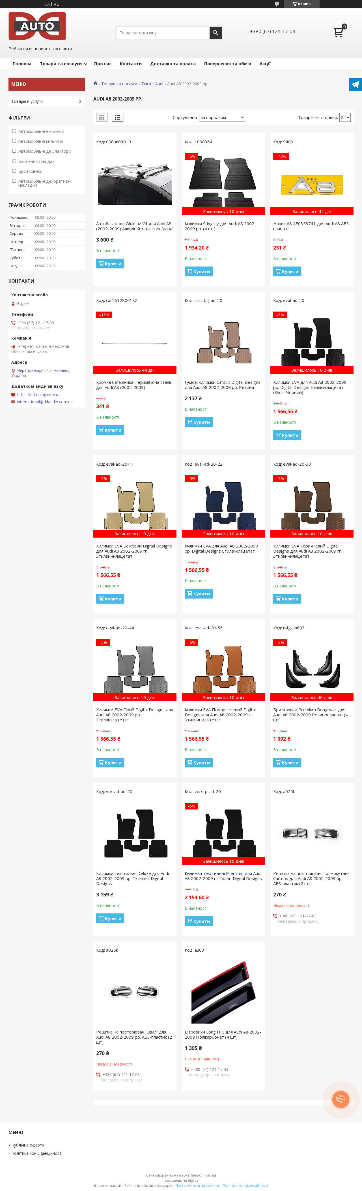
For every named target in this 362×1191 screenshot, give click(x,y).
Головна (22, 63)
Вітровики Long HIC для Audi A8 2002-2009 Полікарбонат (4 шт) (223, 1034)
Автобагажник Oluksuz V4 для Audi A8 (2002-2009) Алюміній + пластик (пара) (135, 226)
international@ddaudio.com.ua (45, 401)
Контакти (131, 63)
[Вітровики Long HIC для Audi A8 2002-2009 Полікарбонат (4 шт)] (223, 992)
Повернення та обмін (227, 63)
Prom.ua (209, 1175)
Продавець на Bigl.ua (181, 1180)
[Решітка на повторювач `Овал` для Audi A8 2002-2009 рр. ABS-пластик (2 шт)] (135, 992)
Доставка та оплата (173, 63)
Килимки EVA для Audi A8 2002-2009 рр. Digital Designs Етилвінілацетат (221, 548)
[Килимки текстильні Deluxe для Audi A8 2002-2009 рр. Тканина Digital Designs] (135, 834)
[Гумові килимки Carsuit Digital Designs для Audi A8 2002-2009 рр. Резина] (223, 343)
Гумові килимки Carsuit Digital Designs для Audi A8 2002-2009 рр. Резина (222, 385)
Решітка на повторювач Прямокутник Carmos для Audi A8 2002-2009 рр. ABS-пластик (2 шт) (311, 878)
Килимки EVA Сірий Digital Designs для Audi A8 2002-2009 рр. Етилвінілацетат (134, 714)
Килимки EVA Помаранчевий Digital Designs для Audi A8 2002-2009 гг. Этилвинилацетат (220, 714)
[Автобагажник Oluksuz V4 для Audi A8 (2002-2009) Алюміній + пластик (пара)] (135, 184)
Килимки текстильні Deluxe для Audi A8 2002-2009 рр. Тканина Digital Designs (132, 878)
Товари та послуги (61, 63)
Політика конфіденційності (37, 1153)
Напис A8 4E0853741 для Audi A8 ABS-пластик (311, 226)
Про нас (102, 63)
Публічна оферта (27, 1145)
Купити (113, 263)
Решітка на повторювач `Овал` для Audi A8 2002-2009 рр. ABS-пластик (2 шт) (134, 1037)
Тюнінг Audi (152, 83)
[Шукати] (216, 33)
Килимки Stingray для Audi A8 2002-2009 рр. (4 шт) (220, 226)
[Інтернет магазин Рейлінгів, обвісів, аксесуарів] (37, 26)
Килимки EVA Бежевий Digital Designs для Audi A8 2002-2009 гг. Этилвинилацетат (134, 551)
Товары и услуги (27, 101)
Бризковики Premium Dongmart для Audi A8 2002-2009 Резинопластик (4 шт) (310, 714)
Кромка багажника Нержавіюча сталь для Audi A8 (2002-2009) (134, 385)
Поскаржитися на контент (197, 1185)
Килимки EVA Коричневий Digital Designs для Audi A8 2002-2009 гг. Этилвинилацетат (307, 551)
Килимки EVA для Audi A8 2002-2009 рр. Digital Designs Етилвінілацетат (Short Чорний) (309, 387)
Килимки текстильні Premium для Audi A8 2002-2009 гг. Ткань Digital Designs (223, 876)
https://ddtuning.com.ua (39, 394)
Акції (265, 63)
